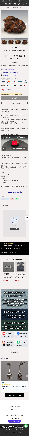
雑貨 (24, 50)
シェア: (2, 196)
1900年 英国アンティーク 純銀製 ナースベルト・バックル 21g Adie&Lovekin (8, 275)
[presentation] (2, 270)
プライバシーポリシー (11, 432)
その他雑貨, (14, 50)
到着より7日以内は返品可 (10, 72)
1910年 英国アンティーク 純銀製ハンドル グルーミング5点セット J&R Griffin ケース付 (20, 276)
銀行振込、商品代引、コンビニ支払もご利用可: (12, 79)
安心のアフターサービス (10, 75)
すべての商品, (7, 50)
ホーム (8, 7)
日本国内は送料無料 (9, 70)
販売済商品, (20, 50)
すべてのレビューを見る (14, 395)
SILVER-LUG (10, 4)
